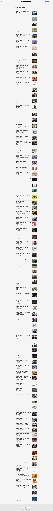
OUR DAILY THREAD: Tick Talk (21, 46)
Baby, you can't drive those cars (19, 367)
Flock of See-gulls (18, 30)
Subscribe (47, 1)
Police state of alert (18, 361)
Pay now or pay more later (19, 224)
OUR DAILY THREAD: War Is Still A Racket (22, 344)
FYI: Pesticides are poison (19, 36)
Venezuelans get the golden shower (20, 67)
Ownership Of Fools (18, 107)
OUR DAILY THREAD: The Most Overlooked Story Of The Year (23, 413)
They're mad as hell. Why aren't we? (20, 132)
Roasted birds (17, 174)
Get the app (30, 507)
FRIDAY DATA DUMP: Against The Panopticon (21, 29)
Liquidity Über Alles (18, 84)
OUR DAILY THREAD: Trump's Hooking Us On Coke (23, 212)
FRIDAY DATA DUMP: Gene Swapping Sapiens (22, 125)
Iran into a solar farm (18, 144)
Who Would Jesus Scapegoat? (19, 78)
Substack (23, 509)
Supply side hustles (18, 419)
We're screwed (17, 120)
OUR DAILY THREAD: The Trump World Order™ (22, 294)
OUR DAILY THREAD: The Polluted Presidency (22, 94)
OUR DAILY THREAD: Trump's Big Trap (22, 275)
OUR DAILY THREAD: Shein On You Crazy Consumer (23, 156)
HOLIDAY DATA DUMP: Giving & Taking (22, 451)
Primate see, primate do (18, 202)
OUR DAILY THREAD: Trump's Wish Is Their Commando (22, 229)
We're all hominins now (18, 414)
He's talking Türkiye (18, 101)
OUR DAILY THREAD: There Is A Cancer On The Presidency (23, 313)
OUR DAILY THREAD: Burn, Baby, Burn (22, 383)
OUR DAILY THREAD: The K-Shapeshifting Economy (23, 179)
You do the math (18, 163)
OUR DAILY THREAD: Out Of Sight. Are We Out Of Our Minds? (23, 242)
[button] (17, 4)
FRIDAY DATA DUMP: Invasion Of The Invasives (22, 41)
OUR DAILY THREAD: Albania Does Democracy (22, 131)
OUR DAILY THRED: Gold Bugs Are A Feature (22, 66)
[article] (26, 13)
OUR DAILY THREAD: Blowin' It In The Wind (23, 254)
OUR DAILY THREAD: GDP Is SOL (21, 418)
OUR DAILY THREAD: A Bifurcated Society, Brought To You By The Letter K (23, 377)
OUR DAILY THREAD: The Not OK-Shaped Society (23, 83)
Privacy (25, 505)
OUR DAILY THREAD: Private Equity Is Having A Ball (23, 150)
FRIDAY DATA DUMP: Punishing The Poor (23, 77)
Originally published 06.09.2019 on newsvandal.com (22, 458)
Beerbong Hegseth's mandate (19, 249)
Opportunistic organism (18, 356)
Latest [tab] (16, 9)
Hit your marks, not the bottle (19, 13)
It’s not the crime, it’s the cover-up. (20, 314)
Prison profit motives (18, 308)
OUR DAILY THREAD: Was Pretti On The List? (23, 349)
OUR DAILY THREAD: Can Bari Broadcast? (23, 491)
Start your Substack (24, 507)
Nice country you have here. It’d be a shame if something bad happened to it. (23, 283)
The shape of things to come (19, 379)
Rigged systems (17, 73)
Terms (27, 505)
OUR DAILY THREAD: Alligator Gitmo (22, 433)
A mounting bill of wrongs (19, 331)
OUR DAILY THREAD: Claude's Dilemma (22, 206)
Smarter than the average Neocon (20, 207)
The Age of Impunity (18, 295)
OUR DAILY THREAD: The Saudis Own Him (23, 428)
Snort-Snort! (17, 440)
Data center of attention (18, 137)
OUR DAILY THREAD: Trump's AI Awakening (21, 270)
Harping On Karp (18, 464)
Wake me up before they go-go (19, 396)
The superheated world (18, 384)
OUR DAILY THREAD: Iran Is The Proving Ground (23, 288)
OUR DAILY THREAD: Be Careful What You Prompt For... (23, 301)
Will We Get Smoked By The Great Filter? (21, 126)
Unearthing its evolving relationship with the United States (23, 168)
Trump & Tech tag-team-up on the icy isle (21, 372)
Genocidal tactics (18, 218)
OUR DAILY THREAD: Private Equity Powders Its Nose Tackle (22, 439)
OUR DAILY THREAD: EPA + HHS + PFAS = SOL (23, 162)
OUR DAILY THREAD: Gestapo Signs (22, 360)
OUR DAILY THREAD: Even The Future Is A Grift (23, 336)
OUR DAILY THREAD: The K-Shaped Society (22, 324)
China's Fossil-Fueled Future (21, 167)
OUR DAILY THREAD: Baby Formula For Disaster (22, 236)
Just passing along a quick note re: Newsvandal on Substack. (23, 475)
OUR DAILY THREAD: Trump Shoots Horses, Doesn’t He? (22, 18)
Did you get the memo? (18, 302)
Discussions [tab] (21, 9)
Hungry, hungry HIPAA (18, 237)
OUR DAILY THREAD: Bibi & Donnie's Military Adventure (22, 281)
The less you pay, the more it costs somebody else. (22, 157)
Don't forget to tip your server (19, 452)
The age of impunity (18, 230)
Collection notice (31, 505)
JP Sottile (19, 31)
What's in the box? (18, 434)
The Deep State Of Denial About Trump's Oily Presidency (22, 457)
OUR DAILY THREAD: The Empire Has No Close (23, 389)
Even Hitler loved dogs (18, 55)
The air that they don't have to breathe (20, 213)
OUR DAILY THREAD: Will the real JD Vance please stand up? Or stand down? (23, 355)
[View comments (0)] (20, 15)
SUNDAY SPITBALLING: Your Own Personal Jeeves (23, 480)
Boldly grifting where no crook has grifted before (22, 424)
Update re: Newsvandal (20, 474)
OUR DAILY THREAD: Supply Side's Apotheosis (22, 469)
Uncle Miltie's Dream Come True (20, 470)
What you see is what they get (19, 243)
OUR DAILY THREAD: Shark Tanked (22, 136)
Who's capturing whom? (19, 446)
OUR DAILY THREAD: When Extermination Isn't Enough (23, 248)
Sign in (51, 1)
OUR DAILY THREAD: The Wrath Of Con (22, 423)
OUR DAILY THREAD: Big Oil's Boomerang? (21, 60)
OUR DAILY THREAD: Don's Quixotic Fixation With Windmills (22, 400)
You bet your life (18, 337)
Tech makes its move (18, 481)
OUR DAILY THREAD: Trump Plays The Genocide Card (22, 486)
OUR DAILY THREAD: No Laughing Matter (23, 259)
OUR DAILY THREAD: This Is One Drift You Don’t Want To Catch (23, 35)
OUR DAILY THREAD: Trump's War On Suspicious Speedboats (22, 498)
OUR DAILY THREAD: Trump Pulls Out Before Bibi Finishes (22, 119)
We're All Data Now (19, 405)
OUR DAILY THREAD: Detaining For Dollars (22, 307)
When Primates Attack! (20, 201)
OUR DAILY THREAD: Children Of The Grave (22, 113)
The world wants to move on (19, 61)
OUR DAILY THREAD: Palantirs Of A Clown (22, 463)
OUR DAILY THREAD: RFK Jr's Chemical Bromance (23, 445)
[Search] (42, 1)
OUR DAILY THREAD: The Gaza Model (22, 217)
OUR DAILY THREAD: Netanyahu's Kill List (22, 100)
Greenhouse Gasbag (18, 255)
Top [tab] (18, 9)
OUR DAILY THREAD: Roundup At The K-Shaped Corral (23, 265)
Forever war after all (18, 390)
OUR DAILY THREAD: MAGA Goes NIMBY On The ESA (23, 196)
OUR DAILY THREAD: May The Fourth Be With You (23, 330)
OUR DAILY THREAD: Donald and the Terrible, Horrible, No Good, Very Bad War (23, 142)
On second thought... (18, 276)
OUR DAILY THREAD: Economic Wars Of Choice (22, 23)
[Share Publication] (44, 1)
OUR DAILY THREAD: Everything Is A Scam (22, 72)
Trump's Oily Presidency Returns (20, 429)
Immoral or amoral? (18, 289)
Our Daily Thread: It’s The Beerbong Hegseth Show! (23, 12)
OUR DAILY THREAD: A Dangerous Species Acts (23, 88)
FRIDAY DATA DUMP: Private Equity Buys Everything (23, 106)
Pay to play (17, 151)
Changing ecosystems (18, 42)
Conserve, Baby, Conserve (19, 197)
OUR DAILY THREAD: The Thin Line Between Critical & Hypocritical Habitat (22, 54)
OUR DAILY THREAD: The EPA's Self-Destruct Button (22, 366)
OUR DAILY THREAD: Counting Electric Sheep (23, 395)
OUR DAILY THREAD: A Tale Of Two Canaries (22, 173)
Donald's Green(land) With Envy (22, 371)
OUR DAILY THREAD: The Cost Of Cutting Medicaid (23, 223)
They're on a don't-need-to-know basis (20, 499)
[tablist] (19, 9)
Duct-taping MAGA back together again (20, 487)
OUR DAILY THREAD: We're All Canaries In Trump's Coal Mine (23, 319)
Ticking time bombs (18, 47)
